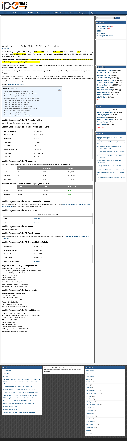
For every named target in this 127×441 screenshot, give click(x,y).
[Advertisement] (48, 30)
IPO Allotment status (91, 390)
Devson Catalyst (102, 122)
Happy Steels (101, 124)
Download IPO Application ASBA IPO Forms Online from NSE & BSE (21, 379)
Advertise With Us (8, 370)
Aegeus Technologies (104, 110)
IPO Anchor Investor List (92, 393)
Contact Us (6, 373)
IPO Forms (71, 13)
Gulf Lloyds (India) (103, 115)
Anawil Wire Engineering (105, 112)
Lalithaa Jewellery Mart (105, 82)
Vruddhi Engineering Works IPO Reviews (16, 104)
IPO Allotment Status (59, 13)
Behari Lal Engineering (105, 85)
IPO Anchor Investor (104, 26)
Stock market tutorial (91, 424)
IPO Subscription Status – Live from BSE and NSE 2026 (18, 398)
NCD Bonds (89, 407)
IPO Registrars (90, 402)
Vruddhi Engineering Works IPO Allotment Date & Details (20, 108)
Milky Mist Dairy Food (104, 90)
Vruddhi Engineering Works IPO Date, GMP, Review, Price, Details (30, 46)
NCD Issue (100, 31)
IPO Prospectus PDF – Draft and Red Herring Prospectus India (20, 395)
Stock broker (89, 421)
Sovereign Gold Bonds (105, 36)
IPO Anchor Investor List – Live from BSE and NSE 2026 (18, 386)
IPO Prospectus (102, 28)
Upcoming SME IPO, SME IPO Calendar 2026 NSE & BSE (19, 412)
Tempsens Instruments (105, 70)
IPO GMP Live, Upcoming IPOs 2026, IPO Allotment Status (19, 389)
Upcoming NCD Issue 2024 (10, 406)
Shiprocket (100, 87)
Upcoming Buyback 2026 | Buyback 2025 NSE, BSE (17, 401)
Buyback (93, 13)
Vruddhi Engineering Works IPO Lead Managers (18, 115)
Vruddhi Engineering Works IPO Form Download (18, 106)
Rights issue (89, 413)
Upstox (88, 430)
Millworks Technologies (105, 119)
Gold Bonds (89, 382)
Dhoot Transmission (104, 92)
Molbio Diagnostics (103, 94)
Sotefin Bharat (102, 117)
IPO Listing (89, 399)
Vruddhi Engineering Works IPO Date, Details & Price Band (21, 94)
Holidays (88, 387)
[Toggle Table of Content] (58, 89)
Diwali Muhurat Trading (92, 376)
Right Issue (101, 33)
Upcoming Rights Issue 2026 (10, 409)
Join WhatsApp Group (16, 13)
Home (5, 13)
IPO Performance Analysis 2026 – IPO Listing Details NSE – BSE (20, 392)
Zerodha (88, 433)
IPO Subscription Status (43, 13)
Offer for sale (89, 410)
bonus (87, 373)
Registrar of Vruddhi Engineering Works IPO (17, 110)
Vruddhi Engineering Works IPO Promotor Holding (18, 91)
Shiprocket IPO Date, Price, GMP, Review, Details (110, 169)
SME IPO (6, 48)
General (88, 379)
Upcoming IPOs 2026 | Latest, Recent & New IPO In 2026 (18, 403)
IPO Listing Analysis (82, 13)
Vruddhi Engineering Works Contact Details (16, 113)
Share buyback (90, 416)
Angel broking (90, 370)
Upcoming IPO (90, 427)
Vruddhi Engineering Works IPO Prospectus (16, 102)
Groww (88, 385)
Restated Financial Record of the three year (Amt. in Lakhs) (21, 98)
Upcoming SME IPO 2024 (16, 84)
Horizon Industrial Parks (105, 80)
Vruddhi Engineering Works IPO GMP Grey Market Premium (21, 100)
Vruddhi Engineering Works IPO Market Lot (16, 96)
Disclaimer (5, 376)
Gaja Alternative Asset (104, 73)
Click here (37, 261)
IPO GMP (30, 13)
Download (37, 218)
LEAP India (101, 97)
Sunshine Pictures (103, 75)
